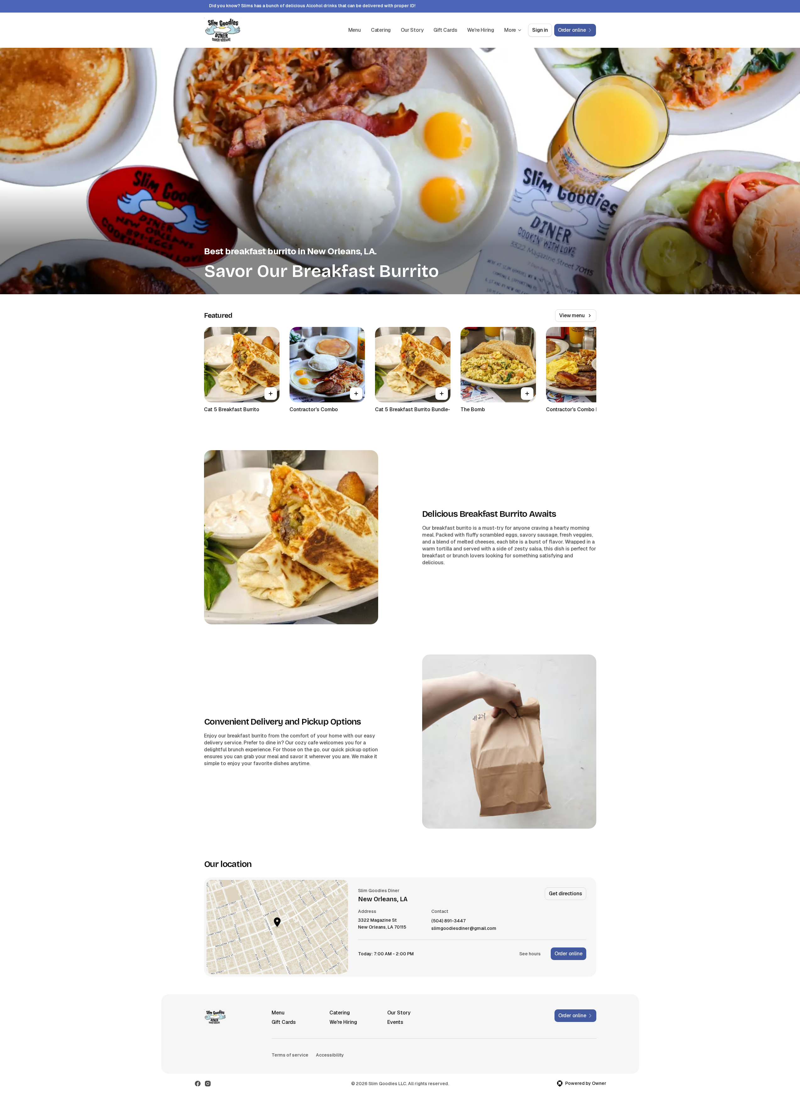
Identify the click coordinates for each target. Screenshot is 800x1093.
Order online (568, 953)
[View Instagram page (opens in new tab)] (208, 1083)
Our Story (412, 30)
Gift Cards (445, 30)
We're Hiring (480, 30)
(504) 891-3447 (448, 921)
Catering (381, 30)
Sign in (540, 30)
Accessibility (330, 1055)
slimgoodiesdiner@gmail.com (463, 928)
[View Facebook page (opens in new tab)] (197, 1083)
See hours (530, 954)
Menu (354, 30)
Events (395, 1022)
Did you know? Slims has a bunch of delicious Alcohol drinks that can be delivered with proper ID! (312, 5)
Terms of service (290, 1055)
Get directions (565, 893)
